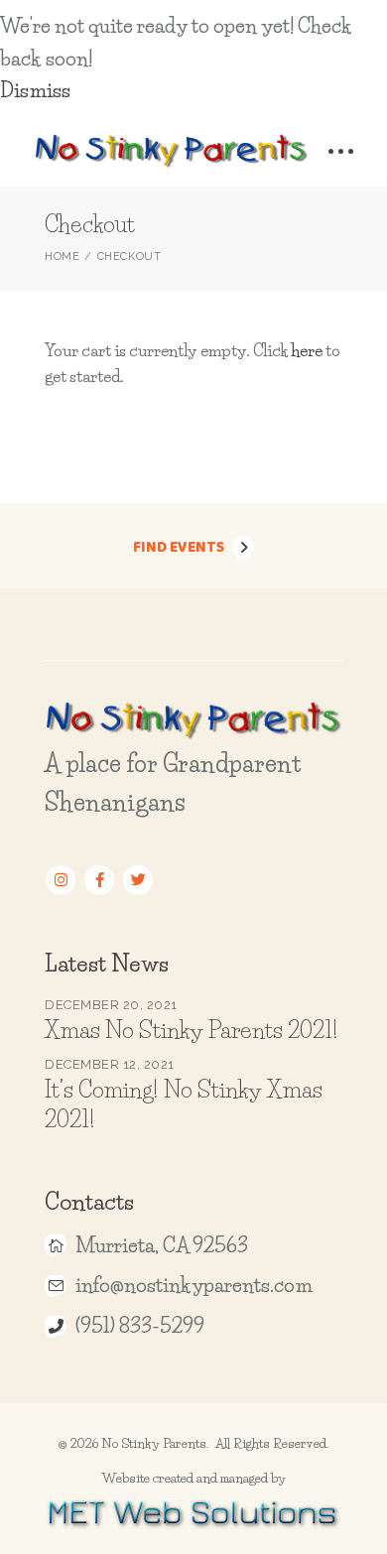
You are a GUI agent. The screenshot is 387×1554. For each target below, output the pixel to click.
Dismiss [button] (35, 90)
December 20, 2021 (111, 1004)
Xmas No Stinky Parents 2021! (191, 1030)
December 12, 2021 (110, 1064)
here (307, 350)
